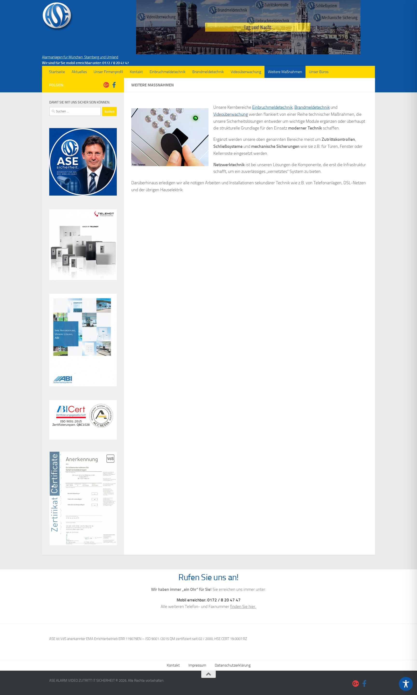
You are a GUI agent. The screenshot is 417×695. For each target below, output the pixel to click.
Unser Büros (318, 71)
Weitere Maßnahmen (285, 71)
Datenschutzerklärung (232, 665)
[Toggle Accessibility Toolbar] (405, 683)
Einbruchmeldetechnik (168, 71)
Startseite (57, 71)
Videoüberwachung (246, 71)
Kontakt (136, 71)
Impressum (197, 665)
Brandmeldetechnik (208, 71)
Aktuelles (79, 71)
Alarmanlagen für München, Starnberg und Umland (80, 57)
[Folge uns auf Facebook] (114, 85)
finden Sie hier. (243, 606)
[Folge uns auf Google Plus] (106, 85)
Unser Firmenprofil (108, 71)
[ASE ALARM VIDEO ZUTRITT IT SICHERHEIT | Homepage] (57, 16)
